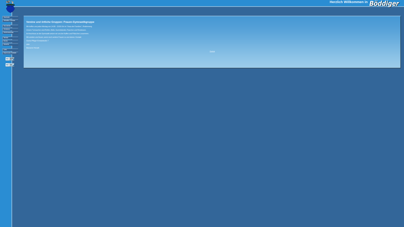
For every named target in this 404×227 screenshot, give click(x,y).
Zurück (212, 51)
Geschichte (7, 26)
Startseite (7, 17)
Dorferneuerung (8, 32)
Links (5, 49)
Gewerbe (6, 44)
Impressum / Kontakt (10, 53)
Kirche (6, 41)
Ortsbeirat (7, 29)
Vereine (6, 37)
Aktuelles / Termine (9, 20)
